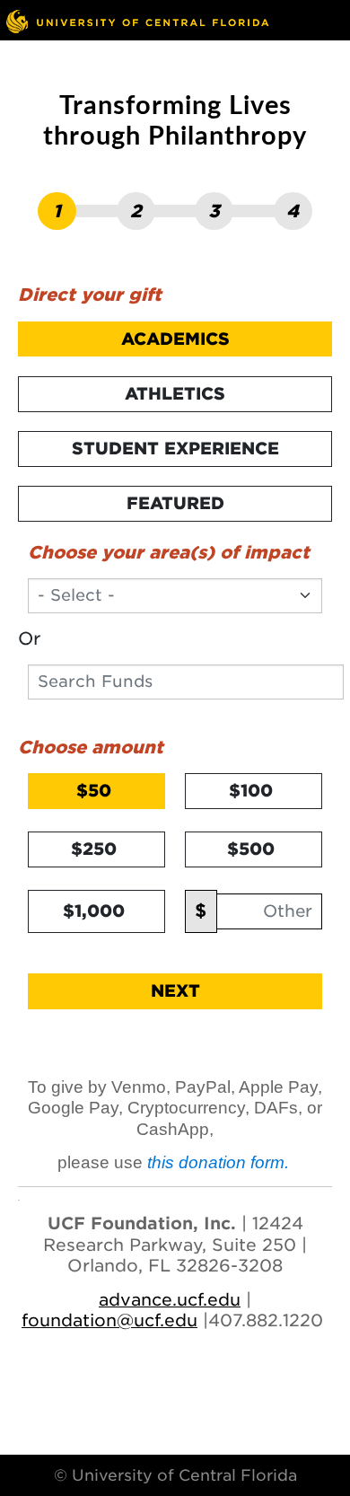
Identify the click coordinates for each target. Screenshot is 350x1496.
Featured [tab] (175, 503)
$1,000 (94, 910)
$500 (251, 848)
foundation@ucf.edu (109, 1320)
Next (175, 990)
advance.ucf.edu (170, 1299)
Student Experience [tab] (175, 448)
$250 (94, 848)
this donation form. (220, 1162)
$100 (251, 790)
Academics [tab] (175, 338)
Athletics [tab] (175, 393)
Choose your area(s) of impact (169, 552)
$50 (93, 790)
